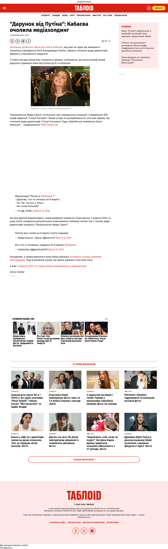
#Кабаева (46, 196)
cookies (24, 545)
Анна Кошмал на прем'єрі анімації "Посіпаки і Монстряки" (135, 60)
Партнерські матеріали (93, 522)
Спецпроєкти (120, 15)
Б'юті (72, 15)
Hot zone (107, 15)
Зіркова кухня (83, 15)
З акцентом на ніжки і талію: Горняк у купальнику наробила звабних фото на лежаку (102, 399)
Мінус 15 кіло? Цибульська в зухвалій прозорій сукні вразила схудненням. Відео (136, 34)
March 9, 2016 (42, 210)
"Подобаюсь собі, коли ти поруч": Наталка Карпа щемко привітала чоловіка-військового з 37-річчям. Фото (102, 443)
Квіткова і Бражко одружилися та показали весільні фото (139, 397)
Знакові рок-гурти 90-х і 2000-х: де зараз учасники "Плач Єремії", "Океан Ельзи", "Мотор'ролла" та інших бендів (27, 400)
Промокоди (112, 522)
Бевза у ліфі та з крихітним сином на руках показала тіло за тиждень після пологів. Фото (27, 442)
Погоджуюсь (6, 548)
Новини (126, 26)
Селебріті (45, 15)
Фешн (65, 15)
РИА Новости (49, 124)
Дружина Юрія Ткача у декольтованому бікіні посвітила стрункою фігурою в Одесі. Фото (138, 442)
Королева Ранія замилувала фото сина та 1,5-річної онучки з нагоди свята (64, 399)
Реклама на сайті (58, 522)
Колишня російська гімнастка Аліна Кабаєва (36, 47)
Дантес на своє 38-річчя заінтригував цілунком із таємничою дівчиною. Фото (64, 442)
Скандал (56, 15)
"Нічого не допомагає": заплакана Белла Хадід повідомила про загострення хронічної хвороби (137, 46)
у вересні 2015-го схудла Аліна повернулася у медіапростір (51, 266)
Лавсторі (96, 15)
